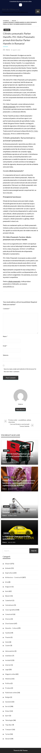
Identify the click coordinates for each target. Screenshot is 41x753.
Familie (7, 633)
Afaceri (14, 20)
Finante (7, 637)
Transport (8, 729)
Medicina (8, 679)
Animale (7, 568)
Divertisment (9, 623)
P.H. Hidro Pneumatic (11, 249)
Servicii (7, 706)
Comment (6, 308)
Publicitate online (11, 692)
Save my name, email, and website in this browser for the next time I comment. (20, 370)
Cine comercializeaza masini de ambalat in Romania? (19, 511)
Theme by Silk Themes (20, 750)
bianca (8, 50)
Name (5, 336)
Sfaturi (7, 711)
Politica (7, 683)
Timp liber (8, 725)
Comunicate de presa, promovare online (21, 1)
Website (5, 355)
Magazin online (10, 674)
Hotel (7, 642)
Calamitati (8, 600)
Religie (7, 697)
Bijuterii (8, 596)
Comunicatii (9, 614)
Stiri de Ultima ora (10, 9)
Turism (7, 734)
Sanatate (8, 702)
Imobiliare (8, 656)
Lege (6, 669)
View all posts (20, 409)
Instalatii (8, 660)
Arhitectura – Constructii (13, 577)
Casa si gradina (10, 610)
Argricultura (9, 573)
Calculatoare (9, 605)
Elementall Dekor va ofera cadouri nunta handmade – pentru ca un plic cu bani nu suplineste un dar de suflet (18, 483)
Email (5, 346)
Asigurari (8, 587)
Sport (7, 715)
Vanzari (7, 739)
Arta (6, 582)
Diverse (7, 619)
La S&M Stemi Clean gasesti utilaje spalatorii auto (16, 537)
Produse (8, 688)
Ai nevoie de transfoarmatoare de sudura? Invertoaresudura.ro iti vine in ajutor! (17, 456)
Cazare (7, 645)
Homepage (6, 20)
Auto (6, 591)
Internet (8, 665)
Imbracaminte (9, 651)
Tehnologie (9, 720)
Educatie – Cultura (11, 628)
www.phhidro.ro (8, 286)
